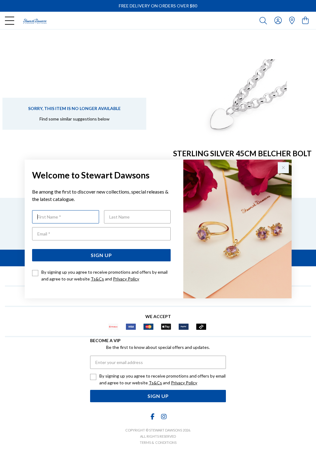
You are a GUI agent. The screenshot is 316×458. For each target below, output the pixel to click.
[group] (158, 6)
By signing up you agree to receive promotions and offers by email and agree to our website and (104, 275)
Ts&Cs (97, 278)
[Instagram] (163, 416)
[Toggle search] (264, 20)
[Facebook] (153, 416)
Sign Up (101, 255)
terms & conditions (158, 442)
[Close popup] (283, 167)
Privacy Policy (126, 278)
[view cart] (305, 20)
